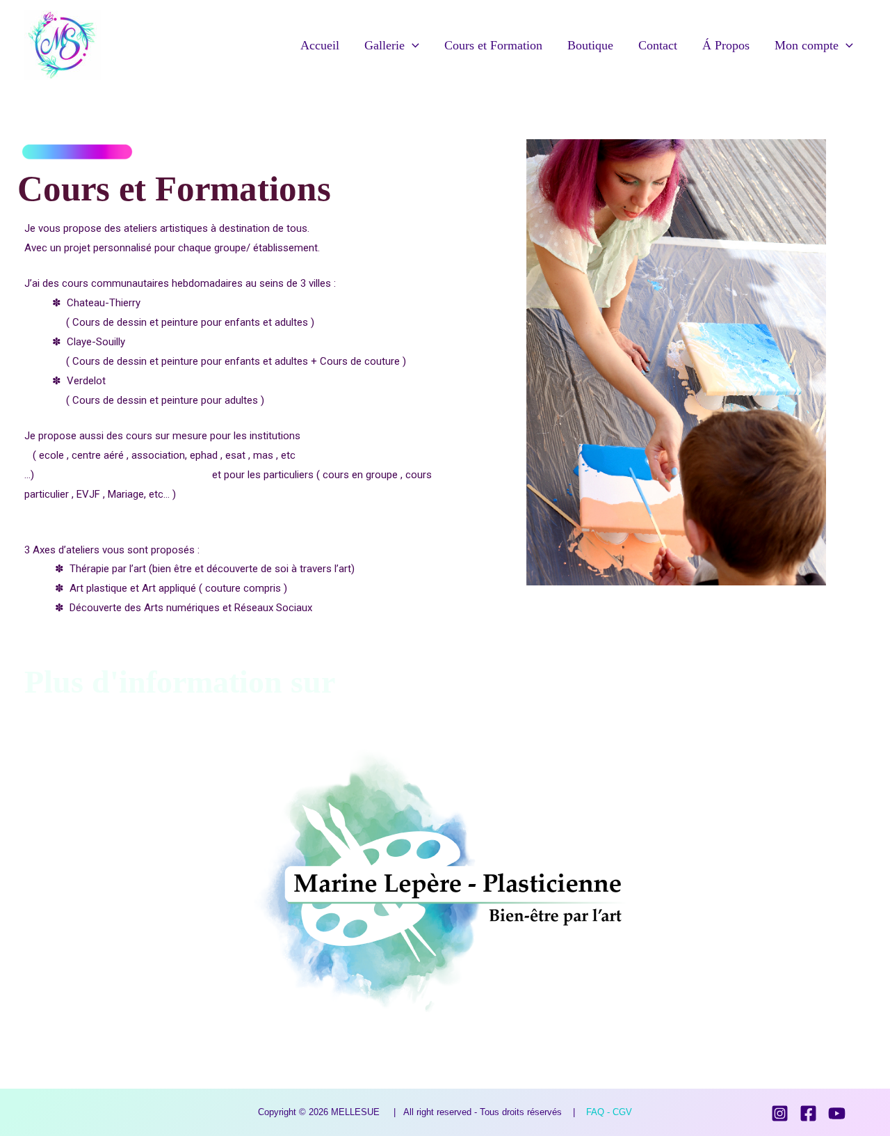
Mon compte (807, 45)
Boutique (590, 45)
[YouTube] (837, 1113)
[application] (412, 45)
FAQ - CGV (609, 1112)
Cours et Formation (493, 45)
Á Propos (726, 45)
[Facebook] (808, 1113)
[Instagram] (779, 1113)
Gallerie (384, 45)
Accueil (319, 45)
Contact (657, 45)
